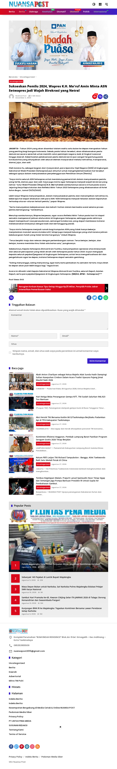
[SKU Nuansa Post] (29, 4)
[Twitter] (94, 297)
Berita (12, 667)
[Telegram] (100, 297)
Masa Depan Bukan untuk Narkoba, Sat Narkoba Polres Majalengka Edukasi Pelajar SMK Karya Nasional (62, 588)
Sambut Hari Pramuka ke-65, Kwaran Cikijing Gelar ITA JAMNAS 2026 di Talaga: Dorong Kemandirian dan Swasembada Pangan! (64, 599)
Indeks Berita (16, 699)
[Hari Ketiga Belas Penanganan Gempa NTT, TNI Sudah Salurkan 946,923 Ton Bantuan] (21, 402)
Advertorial (15, 676)
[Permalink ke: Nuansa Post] (12, 96)
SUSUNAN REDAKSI (18, 725)
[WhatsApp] (105, 297)
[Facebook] (89, 297)
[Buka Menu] (100, 4)
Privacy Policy (16, 716)
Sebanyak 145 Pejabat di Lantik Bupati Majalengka (46, 577)
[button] (94, 4)
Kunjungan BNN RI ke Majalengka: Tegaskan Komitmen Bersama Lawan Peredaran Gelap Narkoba (62, 609)
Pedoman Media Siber (20, 712)
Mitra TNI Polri (16, 680)
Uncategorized (16, 81)
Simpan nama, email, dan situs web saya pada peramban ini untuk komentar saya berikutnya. (55, 352)
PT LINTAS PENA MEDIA (20, 721)
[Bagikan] (105, 96)
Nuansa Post (21, 96)
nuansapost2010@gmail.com (29, 651)
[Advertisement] (58, 749)
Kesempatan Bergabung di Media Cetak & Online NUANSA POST (42, 707)
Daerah (13, 672)
